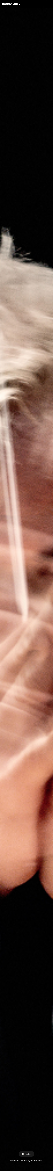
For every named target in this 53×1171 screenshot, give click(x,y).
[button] (48, 4)
